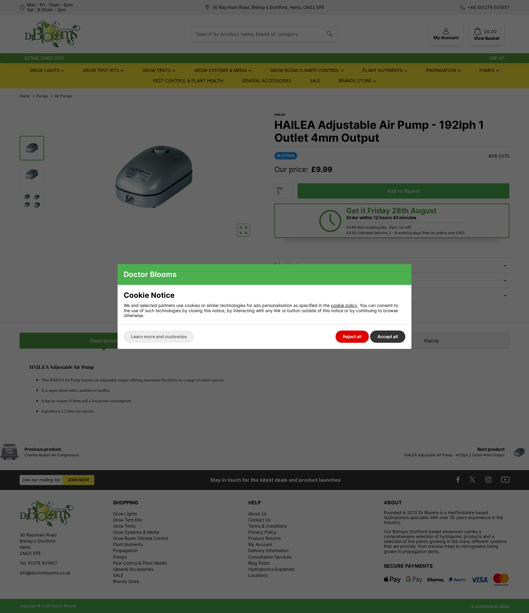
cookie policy (344, 305)
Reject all (352, 336)
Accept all (387, 336)
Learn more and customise (159, 336)
